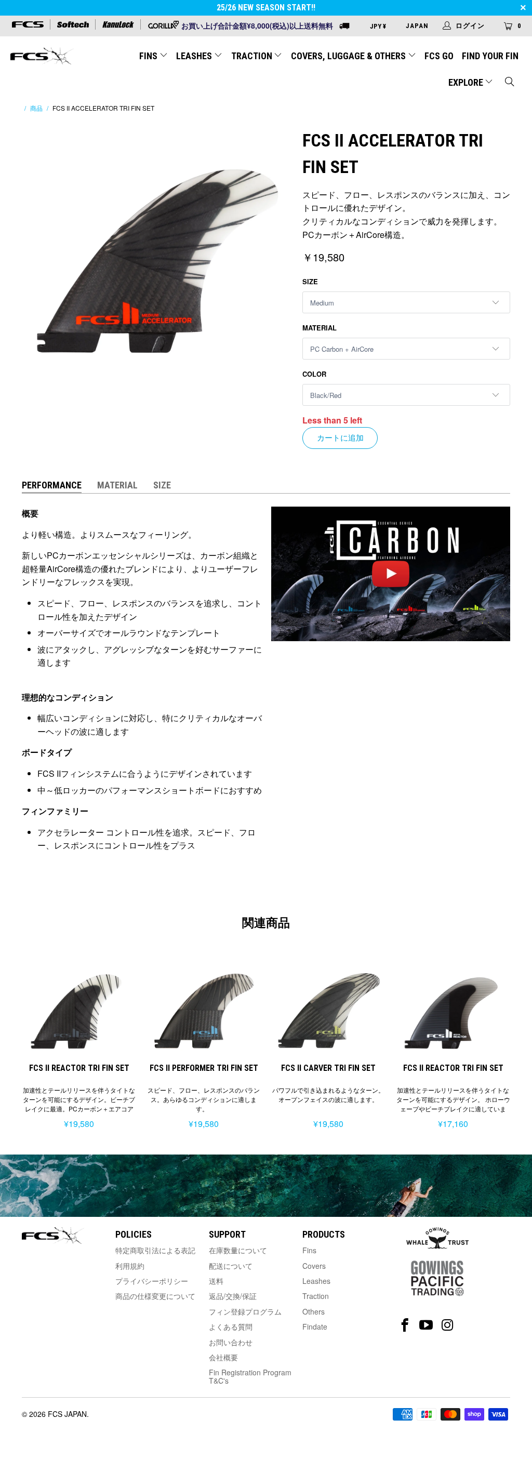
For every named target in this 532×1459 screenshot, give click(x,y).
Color (314, 374)
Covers (314, 1266)
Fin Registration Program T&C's (250, 1376)
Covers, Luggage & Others (349, 55)
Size (310, 281)
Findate (314, 1326)
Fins (309, 1250)
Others (313, 1311)
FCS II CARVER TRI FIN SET (328, 1005)
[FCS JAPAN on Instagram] (447, 1325)
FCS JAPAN (67, 1414)
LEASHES (195, 55)
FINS (149, 55)
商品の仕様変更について (155, 1296)
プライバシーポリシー (151, 1281)
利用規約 (129, 1266)
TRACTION (252, 55)
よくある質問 (230, 1326)
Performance (52, 485)
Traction (315, 1296)
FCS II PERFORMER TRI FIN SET (204, 1005)
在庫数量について (238, 1250)
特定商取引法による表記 (155, 1250)
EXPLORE (466, 82)
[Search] (510, 83)
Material (319, 328)
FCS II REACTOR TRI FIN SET (79, 1005)
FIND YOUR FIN (490, 55)
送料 (216, 1281)
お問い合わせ (230, 1342)
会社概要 (223, 1357)
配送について (230, 1266)
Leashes (316, 1281)
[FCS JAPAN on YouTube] (426, 1325)
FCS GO (439, 55)
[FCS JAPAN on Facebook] (405, 1325)
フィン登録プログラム (245, 1311)
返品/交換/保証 (233, 1296)
